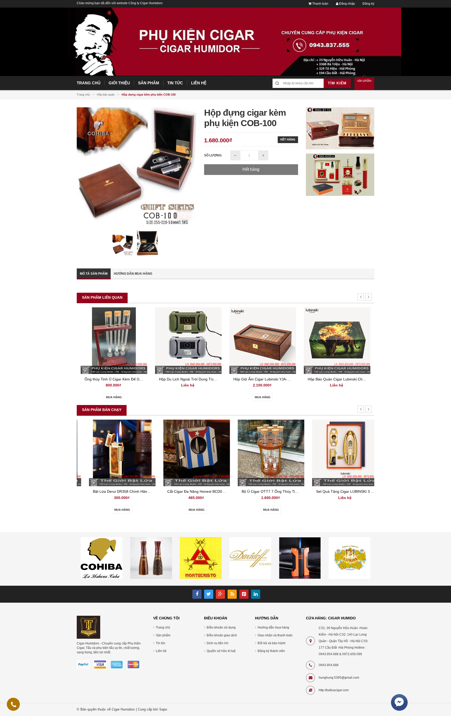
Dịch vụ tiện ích (217, 643)
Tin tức (160, 643)
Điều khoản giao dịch (222, 635)
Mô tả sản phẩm (94, 273)
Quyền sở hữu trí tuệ (221, 651)
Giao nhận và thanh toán (275, 635)
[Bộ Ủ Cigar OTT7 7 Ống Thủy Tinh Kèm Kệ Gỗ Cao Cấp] (262, 453)
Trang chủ (163, 627)
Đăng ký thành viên (271, 651)
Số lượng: (213, 155)
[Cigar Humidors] (88, 627)
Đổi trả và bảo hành (272, 643)
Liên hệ (161, 651)
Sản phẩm (163, 635)
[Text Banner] (340, 175)
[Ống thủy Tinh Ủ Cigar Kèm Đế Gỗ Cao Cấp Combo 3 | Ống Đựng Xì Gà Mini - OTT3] (114, 340)
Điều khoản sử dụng (221, 627)
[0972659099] (13, 705)
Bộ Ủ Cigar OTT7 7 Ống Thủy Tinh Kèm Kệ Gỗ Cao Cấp (280, 491)
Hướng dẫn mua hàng (133, 273)
